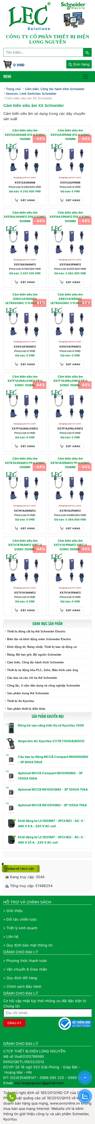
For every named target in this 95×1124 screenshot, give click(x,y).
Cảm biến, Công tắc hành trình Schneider (35, 662)
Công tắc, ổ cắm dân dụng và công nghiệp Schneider (43, 685)
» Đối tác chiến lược (20, 919)
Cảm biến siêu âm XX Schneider (29, 98)
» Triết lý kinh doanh (20, 928)
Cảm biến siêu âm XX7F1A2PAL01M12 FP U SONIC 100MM (70, 381)
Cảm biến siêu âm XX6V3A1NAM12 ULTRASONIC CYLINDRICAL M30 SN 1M (25, 299)
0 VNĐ (19, 65)
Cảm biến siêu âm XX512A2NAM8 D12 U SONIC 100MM (25, 135)
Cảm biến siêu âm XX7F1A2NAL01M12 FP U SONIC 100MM (25, 381)
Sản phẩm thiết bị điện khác (26, 708)
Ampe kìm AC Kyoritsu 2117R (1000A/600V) (51, 741)
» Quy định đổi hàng (20, 978)
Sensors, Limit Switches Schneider (31, 93)
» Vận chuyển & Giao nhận (25, 969)
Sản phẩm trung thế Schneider (28, 693)
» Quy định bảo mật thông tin (28, 945)
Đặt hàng (28, 200)
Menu (7, 76)
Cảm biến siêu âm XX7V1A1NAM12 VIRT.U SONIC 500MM (25, 545)
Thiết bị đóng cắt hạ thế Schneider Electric (36, 631)
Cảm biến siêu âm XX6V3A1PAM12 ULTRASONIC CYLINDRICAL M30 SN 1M (70, 299)
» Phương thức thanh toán (25, 960)
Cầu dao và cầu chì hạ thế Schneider (32, 677)
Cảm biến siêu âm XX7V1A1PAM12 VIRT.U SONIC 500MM (70, 545)
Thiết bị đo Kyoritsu (20, 701)
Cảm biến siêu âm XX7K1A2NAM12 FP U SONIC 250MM (25, 463)
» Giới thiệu (13, 910)
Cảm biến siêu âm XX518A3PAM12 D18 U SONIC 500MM (70, 217)
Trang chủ (13, 89)
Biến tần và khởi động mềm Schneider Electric (39, 639)
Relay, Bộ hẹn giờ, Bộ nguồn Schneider (34, 654)
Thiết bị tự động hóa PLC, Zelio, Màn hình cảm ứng (42, 670)
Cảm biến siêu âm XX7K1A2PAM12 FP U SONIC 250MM (70, 463)
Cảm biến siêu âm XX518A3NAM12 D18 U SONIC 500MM (25, 217)
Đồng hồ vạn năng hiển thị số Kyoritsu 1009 (51, 725)
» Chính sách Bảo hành (22, 986)
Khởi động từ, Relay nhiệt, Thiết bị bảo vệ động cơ (42, 647)
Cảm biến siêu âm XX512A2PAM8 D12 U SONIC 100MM (70, 135)
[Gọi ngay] (11, 1097)
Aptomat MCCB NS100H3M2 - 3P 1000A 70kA (53, 789)
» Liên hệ (10, 936)
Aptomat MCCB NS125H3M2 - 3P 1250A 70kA (52, 805)
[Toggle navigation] (85, 76)
